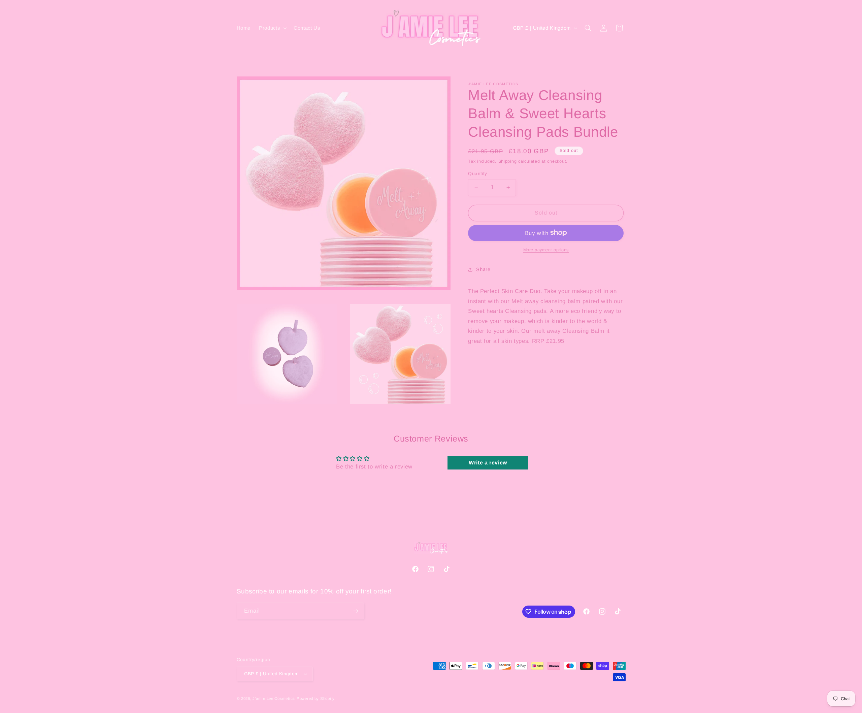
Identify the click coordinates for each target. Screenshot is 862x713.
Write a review (488, 462)
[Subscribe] (355, 611)
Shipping (507, 161)
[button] (272, 28)
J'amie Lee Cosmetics (274, 698)
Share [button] (483, 269)
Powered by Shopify (316, 698)
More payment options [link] (546, 249)
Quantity (477, 173)
